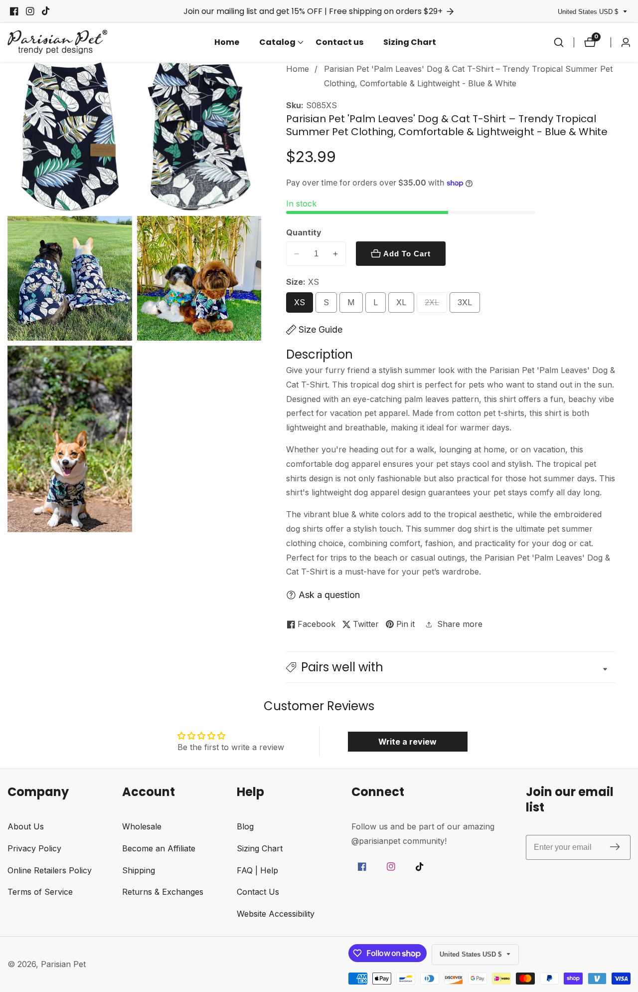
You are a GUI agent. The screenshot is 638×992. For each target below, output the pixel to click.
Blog (245, 826)
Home (226, 42)
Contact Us (258, 892)
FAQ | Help (257, 870)
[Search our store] (559, 42)
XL (403, 305)
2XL (435, 305)
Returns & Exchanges (162, 892)
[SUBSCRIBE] (615, 847)
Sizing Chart (409, 42)
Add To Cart (407, 253)
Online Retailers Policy (49, 870)
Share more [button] (459, 624)
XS (302, 305)
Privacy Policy (34, 848)
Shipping (138, 870)
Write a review (407, 742)
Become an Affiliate (158, 848)
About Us (25, 826)
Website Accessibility (276, 914)
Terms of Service (40, 892)
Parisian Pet (63, 964)
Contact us (339, 42)
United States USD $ (589, 11)
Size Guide (320, 329)
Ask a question (329, 595)
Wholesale (141, 826)
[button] (277, 42)
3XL (468, 305)
